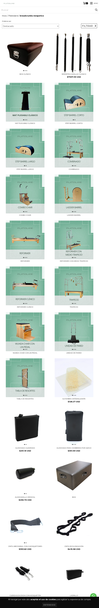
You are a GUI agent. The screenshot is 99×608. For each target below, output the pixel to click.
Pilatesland (13, 16)
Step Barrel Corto (74, 123)
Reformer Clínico (25, 307)
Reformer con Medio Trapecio (74, 261)
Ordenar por (6, 21)
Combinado (74, 169)
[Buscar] (96, 10)
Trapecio (74, 307)
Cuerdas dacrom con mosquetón (25, 595)
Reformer (25, 261)
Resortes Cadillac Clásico (74, 74)
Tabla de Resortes (25, 399)
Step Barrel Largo (25, 169)
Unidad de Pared (74, 353)
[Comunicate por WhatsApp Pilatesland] (93, 596)
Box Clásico (25, 74)
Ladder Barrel (74, 215)
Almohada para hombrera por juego (74, 448)
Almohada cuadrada (25, 448)
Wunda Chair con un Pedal (25, 353)
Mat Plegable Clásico (25, 123)
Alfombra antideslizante (73, 399)
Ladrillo (74, 595)
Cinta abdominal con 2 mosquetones (25, 546)
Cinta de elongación (73, 546)
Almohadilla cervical (25, 497)
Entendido (50, 605)
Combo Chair (25, 215)
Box (74, 497)
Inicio (4, 16)
